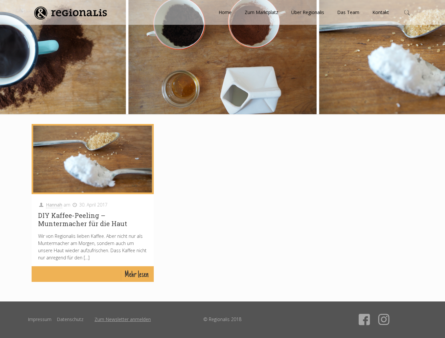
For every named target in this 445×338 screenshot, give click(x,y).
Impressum (39, 319)
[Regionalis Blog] (70, 12)
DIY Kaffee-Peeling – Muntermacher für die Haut (82, 219)
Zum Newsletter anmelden (122, 319)
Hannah (54, 205)
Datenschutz (70, 319)
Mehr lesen (136, 275)
